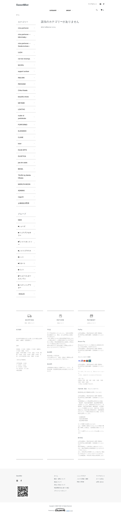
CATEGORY (53, 10)
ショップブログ (81, 476)
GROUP (68, 10)
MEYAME (21, 103)
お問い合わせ (100, 482)
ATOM (82, 482)
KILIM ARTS (22, 150)
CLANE (20, 137)
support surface (23, 71)
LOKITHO (21, 109)
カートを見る (100, 479)
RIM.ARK (21, 77)
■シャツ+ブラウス (24, 250)
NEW (20, 220)
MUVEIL (21, 65)
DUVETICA (22, 156)
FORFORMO (22, 124)
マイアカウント (92, 4)
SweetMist (22, 5)
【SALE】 (21, 294)
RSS (78, 482)
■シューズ (21, 226)
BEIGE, (20, 169)
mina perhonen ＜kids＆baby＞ (24, 35)
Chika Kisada (22, 90)
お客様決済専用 (23, 203)
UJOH (20, 52)
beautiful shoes (23, 96)
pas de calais (22, 162)
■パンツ (21, 269)
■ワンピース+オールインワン (24, 277)
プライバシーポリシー (60, 491)
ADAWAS (21, 190)
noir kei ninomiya (24, 58)
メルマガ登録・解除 (82, 479)
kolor (19, 143)
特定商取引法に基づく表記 (61, 488)
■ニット (21, 257)
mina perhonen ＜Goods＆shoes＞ (24, 44)
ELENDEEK (22, 131)
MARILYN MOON (24, 184)
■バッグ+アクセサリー (24, 233)
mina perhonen (23, 28)
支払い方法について (59, 485)
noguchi (21, 197)
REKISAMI (22, 84)
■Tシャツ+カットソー (25, 242)
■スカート (21, 263)
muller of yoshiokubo (22, 116)
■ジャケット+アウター (24, 286)
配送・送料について (59, 479)
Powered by (51, 510)
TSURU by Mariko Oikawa (24, 176)
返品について (58, 482)
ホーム (17, 15)
